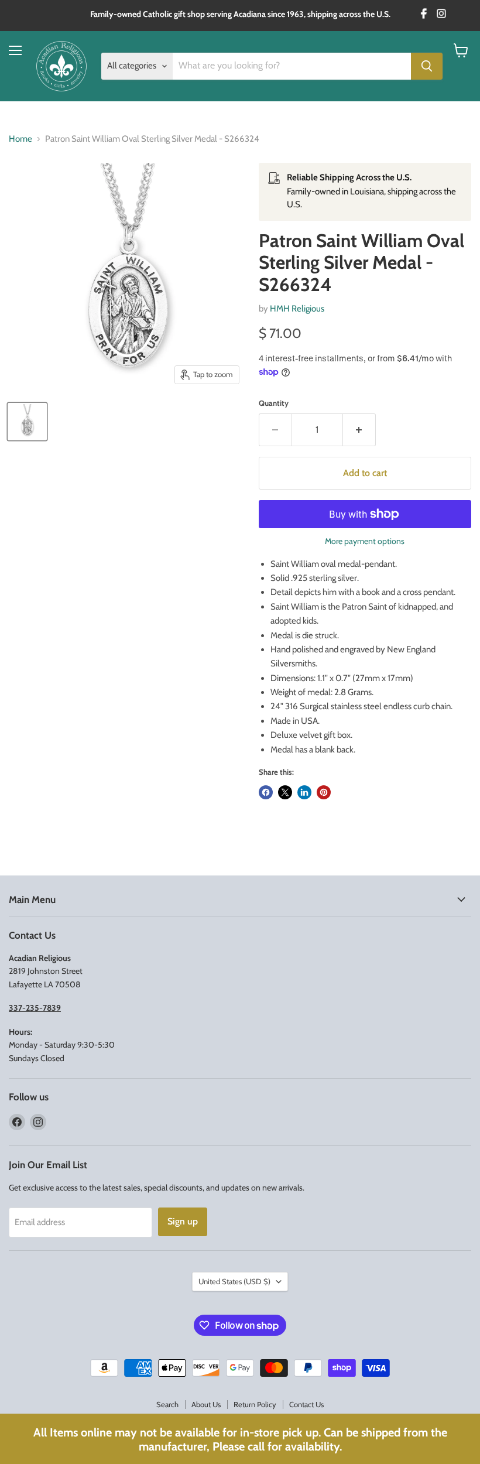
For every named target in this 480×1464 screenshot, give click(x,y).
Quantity (274, 403)
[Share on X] (285, 792)
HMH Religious (297, 308)
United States (234, 1281)
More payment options (364, 541)
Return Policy (255, 1404)
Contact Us (306, 1404)
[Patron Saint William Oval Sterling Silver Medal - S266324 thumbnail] (27, 421)
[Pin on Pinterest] (324, 792)
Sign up (182, 1221)
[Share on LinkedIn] (304, 792)
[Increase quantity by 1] (359, 429)
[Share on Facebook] (266, 792)
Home (20, 139)
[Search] (427, 66)
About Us (206, 1404)
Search (167, 1404)
